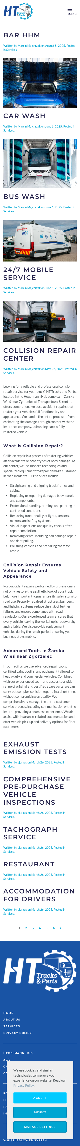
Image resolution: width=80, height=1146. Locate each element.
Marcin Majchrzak (29, 45)
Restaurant (29, 864)
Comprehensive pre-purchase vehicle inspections (37, 790)
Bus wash (24, 196)
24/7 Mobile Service (28, 273)
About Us (11, 1019)
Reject (40, 1112)
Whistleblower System (25, 1140)
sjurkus (22, 762)
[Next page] (60, 928)
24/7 (6, 1059)
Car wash (24, 116)
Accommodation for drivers (39, 895)
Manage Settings (40, 1127)
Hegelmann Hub (18, 1053)
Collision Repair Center (39, 354)
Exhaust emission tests (35, 748)
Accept (40, 1097)
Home (8, 1012)
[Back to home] (18, 11)
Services (11, 49)
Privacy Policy (17, 1033)
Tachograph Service (30, 833)
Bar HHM (22, 35)
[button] (72, 11)
